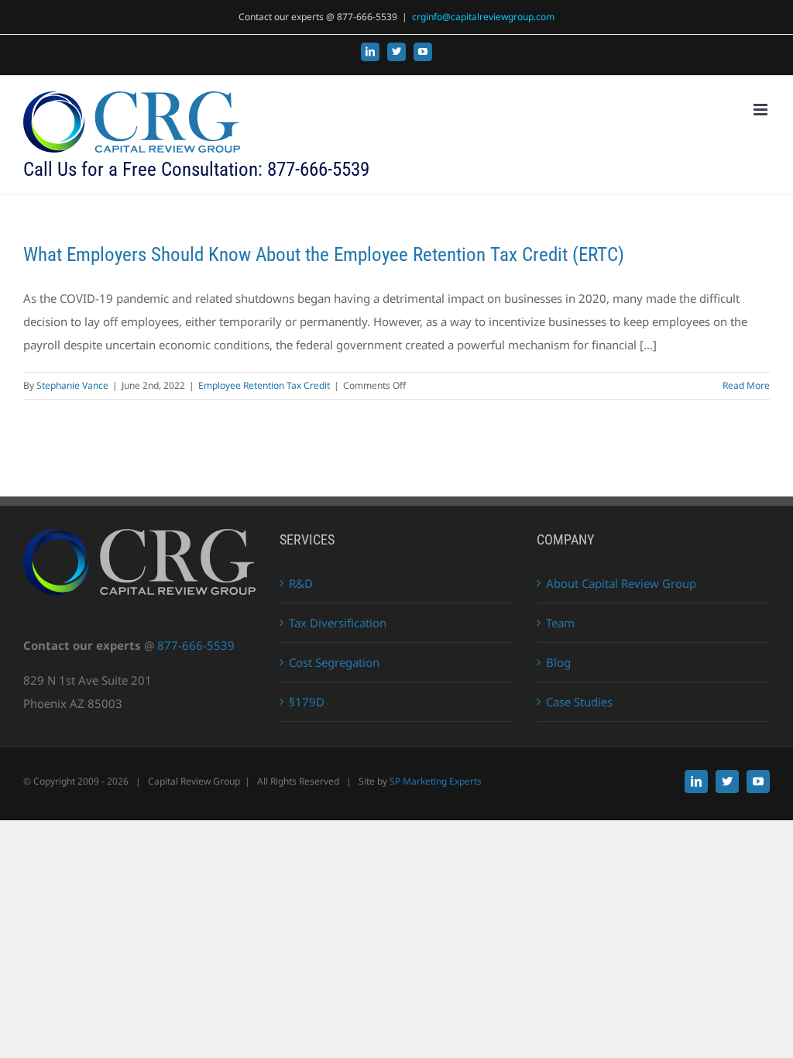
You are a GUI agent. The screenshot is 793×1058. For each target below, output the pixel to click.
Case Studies (579, 701)
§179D (306, 701)
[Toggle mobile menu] (762, 109)
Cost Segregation (334, 662)
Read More (746, 385)
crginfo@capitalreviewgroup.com (483, 16)
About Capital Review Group (621, 583)
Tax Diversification (337, 622)
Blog (558, 662)
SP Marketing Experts (436, 781)
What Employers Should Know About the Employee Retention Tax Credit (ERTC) (323, 254)
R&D (301, 583)
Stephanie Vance (72, 385)
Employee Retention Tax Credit (264, 385)
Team (560, 622)
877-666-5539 (196, 645)
